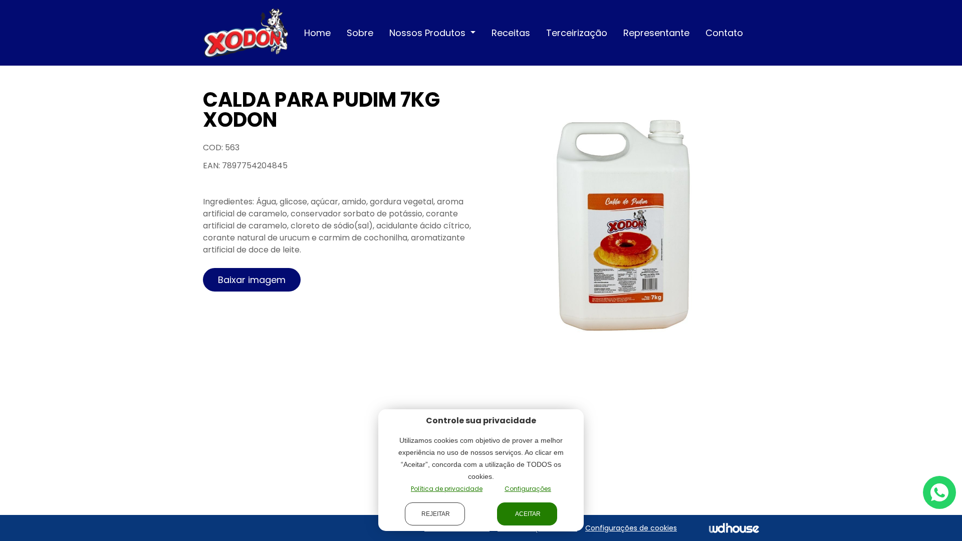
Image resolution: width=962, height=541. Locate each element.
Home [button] (317, 33)
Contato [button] (724, 33)
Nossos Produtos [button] (428, 33)
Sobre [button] (360, 33)
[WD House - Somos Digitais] (734, 527)
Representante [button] (656, 33)
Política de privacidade (447, 488)
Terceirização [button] (576, 33)
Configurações (528, 488)
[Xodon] (245, 32)
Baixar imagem (252, 280)
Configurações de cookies (631, 528)
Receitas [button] (511, 33)
